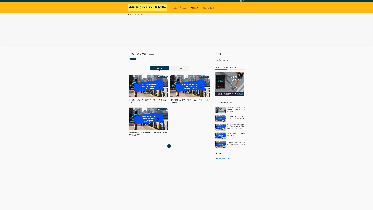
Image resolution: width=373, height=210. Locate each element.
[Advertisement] (186, 30)
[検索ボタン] (217, 7)
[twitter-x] (241, 1)
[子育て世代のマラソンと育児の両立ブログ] (147, 7)
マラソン (133, 59)
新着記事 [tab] (159, 68)
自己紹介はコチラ (222, 60)
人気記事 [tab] (179, 68)
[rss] (243, 1)
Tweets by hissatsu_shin (222, 159)
